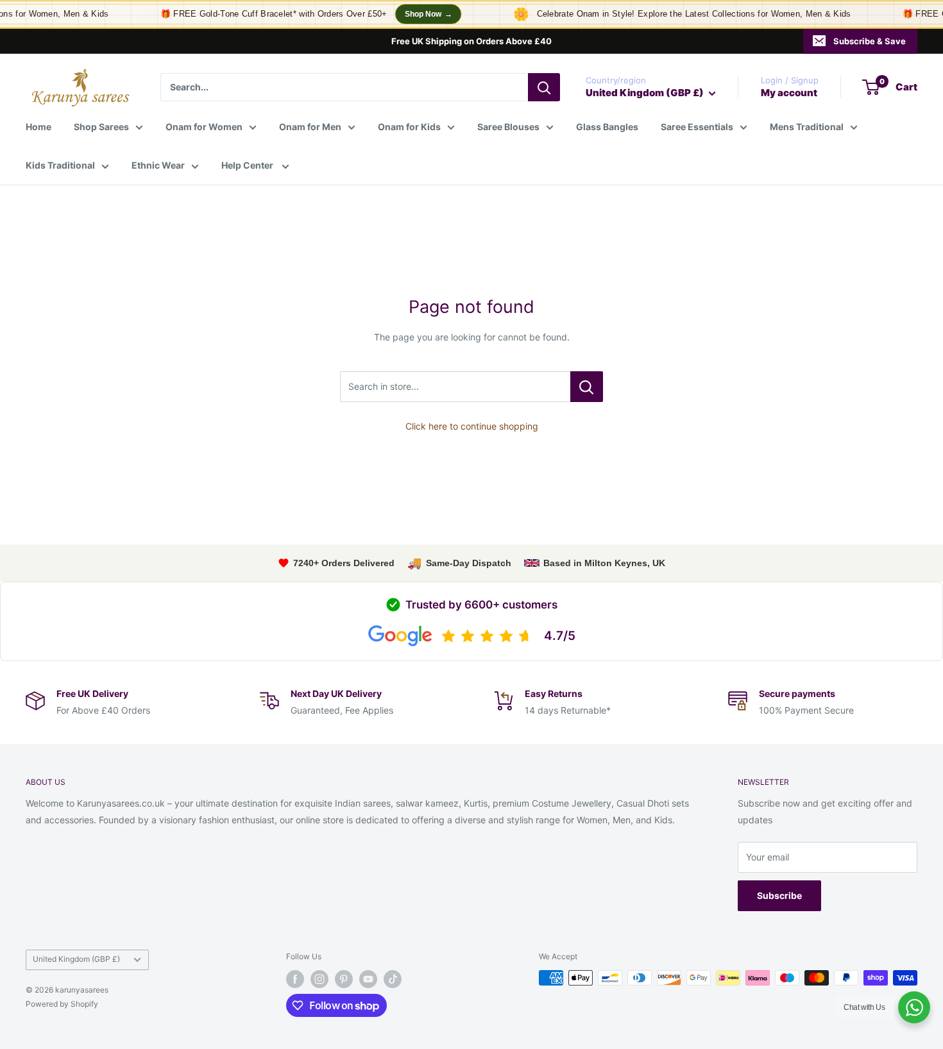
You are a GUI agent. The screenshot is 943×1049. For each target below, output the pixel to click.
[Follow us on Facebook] (295, 979)
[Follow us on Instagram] (319, 979)
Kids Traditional (60, 165)
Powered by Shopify (62, 1004)
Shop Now (420, 14)
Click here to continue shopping (471, 426)
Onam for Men (310, 126)
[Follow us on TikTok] (393, 979)
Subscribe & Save (869, 41)
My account (789, 93)
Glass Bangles (607, 126)
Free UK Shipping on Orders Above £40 (471, 41)
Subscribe (779, 895)
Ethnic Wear (158, 165)
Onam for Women (204, 126)
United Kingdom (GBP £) (76, 959)
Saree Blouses (508, 126)
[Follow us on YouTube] (368, 979)
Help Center (248, 165)
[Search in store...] (586, 386)
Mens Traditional (807, 126)
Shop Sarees (101, 126)
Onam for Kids (409, 126)
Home (38, 126)
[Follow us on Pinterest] (344, 979)
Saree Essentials (697, 126)
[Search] (544, 87)
